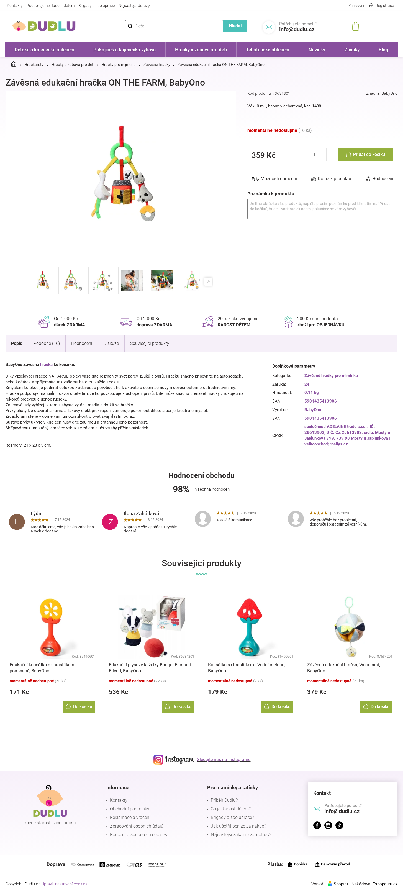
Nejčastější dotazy (134, 5)
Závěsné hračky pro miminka (331, 375)
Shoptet (341, 884)
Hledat (235, 26)
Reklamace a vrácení (130, 817)
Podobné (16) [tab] (47, 343)
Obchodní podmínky (129, 808)
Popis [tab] (16, 343)
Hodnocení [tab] (382, 178)
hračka (46, 364)
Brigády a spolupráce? (232, 817)
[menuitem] (44, 49)
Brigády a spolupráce (96, 5)
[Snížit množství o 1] (323, 154)
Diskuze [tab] (111, 343)
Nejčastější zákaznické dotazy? (241, 834)
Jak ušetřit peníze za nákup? (238, 826)
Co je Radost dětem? (231, 808)
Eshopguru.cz (385, 884)
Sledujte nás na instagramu (224, 759)
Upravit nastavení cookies (64, 884)
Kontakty (15, 5)
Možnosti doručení (279, 178)
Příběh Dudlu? (224, 800)
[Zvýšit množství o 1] (330, 154)
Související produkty (149, 343)
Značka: (381, 93)
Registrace (385, 5)
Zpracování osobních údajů (136, 826)
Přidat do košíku (369, 154)
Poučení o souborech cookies (138, 834)
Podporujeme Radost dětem (51, 5)
